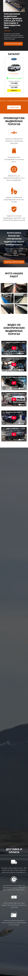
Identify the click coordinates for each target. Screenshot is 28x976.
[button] (13, 44)
